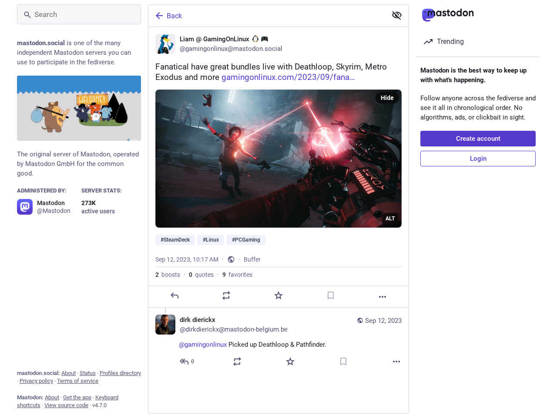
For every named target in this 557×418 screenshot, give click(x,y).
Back (174, 16)
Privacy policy (36, 381)
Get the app (77, 397)
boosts (167, 274)
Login (478, 159)
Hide (387, 97)
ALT (390, 219)
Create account (478, 139)
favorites (237, 274)
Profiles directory (120, 373)
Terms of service (77, 381)
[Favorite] (278, 295)
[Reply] (174, 295)
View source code (66, 405)
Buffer (252, 259)
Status (88, 373)
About (68, 373)
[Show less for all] (397, 15)
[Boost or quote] (226, 295)
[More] (382, 297)
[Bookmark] (330, 295)
